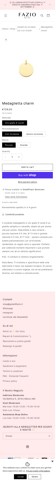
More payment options (27, 182)
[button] (6, 15)
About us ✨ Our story (14, 331)
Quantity (6, 151)
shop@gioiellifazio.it (13, 304)
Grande (24, 145)
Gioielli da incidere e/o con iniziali (26, 29)
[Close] (52, 461)
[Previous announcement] (5, 5)
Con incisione (12, 134)
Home (5, 29)
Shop (12, 29)
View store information (16, 197)
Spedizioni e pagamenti (14, 366)
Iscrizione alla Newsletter (15, 317)
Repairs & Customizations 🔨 (17, 336)
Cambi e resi (9, 361)
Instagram (8, 312)
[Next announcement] (50, 5)
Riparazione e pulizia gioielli (17, 341)
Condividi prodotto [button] (14, 214)
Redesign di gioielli (12, 346)
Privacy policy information (38, 471)
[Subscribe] (49, 436)
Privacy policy (10, 381)
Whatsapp (8, 308)
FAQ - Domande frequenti (15, 376)
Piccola (9, 145)
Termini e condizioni (13, 371)
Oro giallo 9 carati (14, 123)
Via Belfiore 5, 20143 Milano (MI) (19, 399)
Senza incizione (34, 134)
